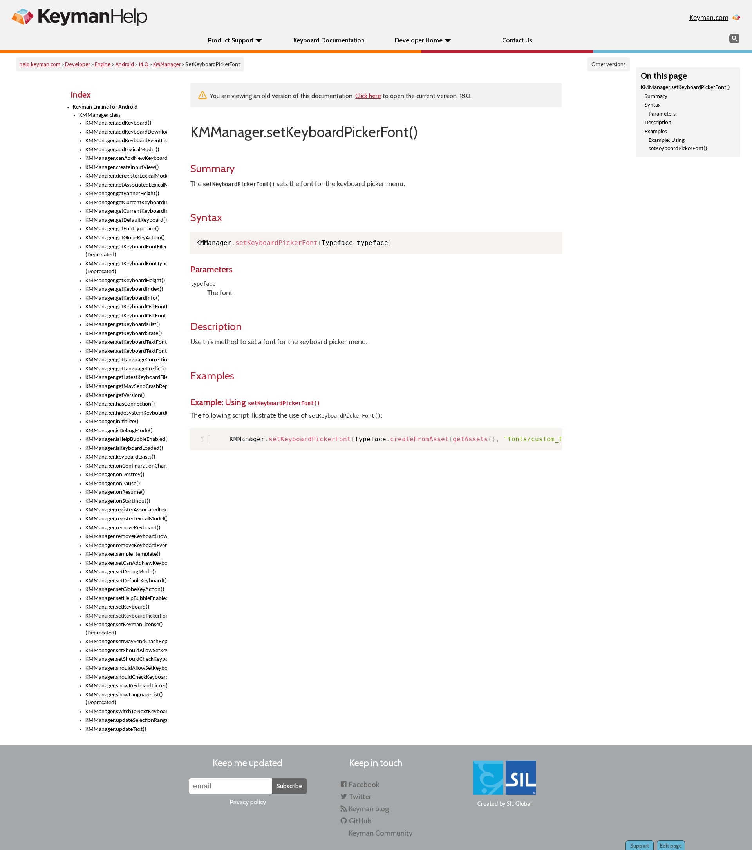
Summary (656, 97)
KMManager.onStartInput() (117, 501)
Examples (656, 132)
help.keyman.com (40, 64)
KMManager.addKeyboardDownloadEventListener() (126, 132)
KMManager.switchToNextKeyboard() (126, 712)
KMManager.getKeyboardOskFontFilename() (126, 307)
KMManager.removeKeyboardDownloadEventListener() (126, 537)
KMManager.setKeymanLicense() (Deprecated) (124, 629)
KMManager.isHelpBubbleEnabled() (126, 439)
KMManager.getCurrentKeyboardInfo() (126, 211)
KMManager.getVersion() (115, 396)
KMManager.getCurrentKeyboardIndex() (126, 203)
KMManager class (100, 115)
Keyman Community (380, 832)
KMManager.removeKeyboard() (123, 528)
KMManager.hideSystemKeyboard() (126, 413)
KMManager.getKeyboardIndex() (124, 289)
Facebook (364, 784)
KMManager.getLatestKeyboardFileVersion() (126, 378)
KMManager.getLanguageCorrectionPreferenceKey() (126, 360)
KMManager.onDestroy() (115, 475)
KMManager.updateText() (115, 729)
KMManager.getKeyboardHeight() (125, 281)
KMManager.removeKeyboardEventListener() (126, 546)
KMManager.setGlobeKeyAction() (124, 590)
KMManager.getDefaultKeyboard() (126, 220)
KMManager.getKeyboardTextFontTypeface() (126, 351)
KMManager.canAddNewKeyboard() (126, 158)
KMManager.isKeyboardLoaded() (124, 448)
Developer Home (419, 40)
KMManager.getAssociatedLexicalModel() (126, 185)
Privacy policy (248, 802)
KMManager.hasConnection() (120, 404)
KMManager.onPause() (112, 484)
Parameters (662, 114)
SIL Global (519, 804)
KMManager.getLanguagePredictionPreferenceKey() (126, 369)
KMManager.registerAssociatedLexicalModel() (126, 510)
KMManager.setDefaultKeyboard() (126, 581)
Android (125, 64)
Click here (368, 96)
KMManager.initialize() (112, 422)
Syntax (653, 105)
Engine (103, 64)
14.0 (144, 64)
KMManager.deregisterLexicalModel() (126, 176)
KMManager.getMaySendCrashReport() (126, 387)
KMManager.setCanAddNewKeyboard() (126, 563)
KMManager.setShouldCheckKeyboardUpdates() (126, 659)
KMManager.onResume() (115, 492)
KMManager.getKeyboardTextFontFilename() (126, 342)
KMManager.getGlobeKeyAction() (125, 238)
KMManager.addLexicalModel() (122, 150)
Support (639, 846)
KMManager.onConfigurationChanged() (126, 466)
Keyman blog (369, 808)
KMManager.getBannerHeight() (122, 194)
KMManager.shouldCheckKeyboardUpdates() (126, 677)
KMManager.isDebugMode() (119, 431)
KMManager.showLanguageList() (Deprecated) (124, 699)
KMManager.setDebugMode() (120, 572)
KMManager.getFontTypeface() (122, 229)
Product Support (230, 40)
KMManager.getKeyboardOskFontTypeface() (126, 316)
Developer (78, 64)
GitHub (360, 820)
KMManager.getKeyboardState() (123, 334)
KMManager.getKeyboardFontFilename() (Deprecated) (126, 251)
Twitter (360, 796)
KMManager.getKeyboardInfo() (122, 298)
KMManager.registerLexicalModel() (126, 519)
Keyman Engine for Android (105, 107)
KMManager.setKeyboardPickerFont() (685, 88)
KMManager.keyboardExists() (120, 457)
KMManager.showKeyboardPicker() (126, 686)
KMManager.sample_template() (123, 554)
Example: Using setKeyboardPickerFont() (678, 145)
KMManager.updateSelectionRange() (126, 720)
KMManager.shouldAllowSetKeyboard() (126, 668)
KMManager (167, 64)
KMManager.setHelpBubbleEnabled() (126, 599)
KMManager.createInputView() (122, 167)
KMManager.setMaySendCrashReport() (126, 642)
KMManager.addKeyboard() (118, 123)
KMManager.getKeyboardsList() (122, 325)
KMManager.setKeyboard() (117, 607)
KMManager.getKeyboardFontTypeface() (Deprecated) (126, 268)
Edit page (671, 846)
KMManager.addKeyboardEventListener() (126, 141)
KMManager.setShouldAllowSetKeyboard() (126, 651)
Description (658, 123)
